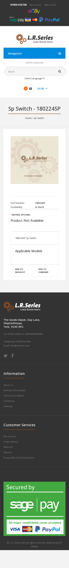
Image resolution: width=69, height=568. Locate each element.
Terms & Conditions (14, 395)
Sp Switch (39, 118)
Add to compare (43, 271)
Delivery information (14, 390)
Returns (8, 452)
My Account (35, 4)
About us (8, 385)
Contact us (9, 400)
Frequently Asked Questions (19, 457)
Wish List (8, 447)
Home (28, 118)
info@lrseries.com (20, 345)
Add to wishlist (20, 271)
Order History (11, 441)
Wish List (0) (50, 4)
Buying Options (21, 214)
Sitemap (8, 406)
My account (10, 436)
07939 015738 (18, 4)
